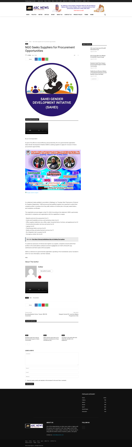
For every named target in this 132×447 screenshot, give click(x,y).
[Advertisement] (66, 28)
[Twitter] (102, 1)
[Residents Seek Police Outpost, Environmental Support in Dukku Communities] (33, 330)
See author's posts (46, 271)
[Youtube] (106, 1)
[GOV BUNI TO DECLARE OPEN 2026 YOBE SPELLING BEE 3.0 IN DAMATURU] (70, 330)
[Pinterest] (43, 59)
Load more (94, 79)
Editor (29, 55)
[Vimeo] (104, 1)
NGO (31, 297)
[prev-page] (26, 344)
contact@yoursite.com (58, 435)
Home (26, 41)
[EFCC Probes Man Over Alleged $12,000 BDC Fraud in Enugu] (85, 57)
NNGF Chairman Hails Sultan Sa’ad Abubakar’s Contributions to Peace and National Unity (51, 339)
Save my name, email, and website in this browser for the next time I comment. (46, 380)
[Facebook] (97, 1)
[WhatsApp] (46, 59)
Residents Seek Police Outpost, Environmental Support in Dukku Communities (32, 339)
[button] (105, 14)
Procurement (36, 297)
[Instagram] (99, 1)
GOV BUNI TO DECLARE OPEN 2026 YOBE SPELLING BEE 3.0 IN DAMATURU (69, 339)
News (30, 41)
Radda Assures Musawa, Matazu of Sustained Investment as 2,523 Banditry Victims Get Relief (98, 73)
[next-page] (29, 344)
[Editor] (26, 55)
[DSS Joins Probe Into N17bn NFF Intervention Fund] (85, 50)
